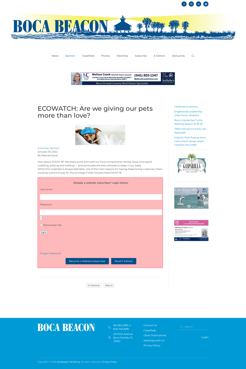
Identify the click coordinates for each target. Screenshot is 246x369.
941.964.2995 (120, 325)
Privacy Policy (152, 345)
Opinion (54, 148)
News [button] (55, 55)
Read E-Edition (124, 261)
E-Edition (159, 55)
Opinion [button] (70, 55)
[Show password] (41, 217)
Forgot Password (50, 253)
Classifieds (88, 55)
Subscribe (141, 55)
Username (46, 189)
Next (107, 285)
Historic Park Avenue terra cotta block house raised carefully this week (190, 141)
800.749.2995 (121, 329)
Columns (43, 148)
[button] (192, 56)
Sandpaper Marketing (68, 361)
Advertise (122, 55)
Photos (105, 55)
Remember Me (52, 225)
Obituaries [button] (178, 55)
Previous (95, 285)
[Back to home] (123, 26)
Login (204, 337)
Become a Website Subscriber (87, 261)
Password (46, 204)
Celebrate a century (186, 106)
